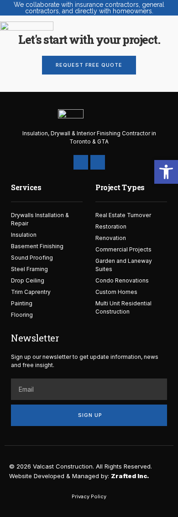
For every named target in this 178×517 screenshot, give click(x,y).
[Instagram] (97, 162)
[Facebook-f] (80, 162)
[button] (116, 30)
